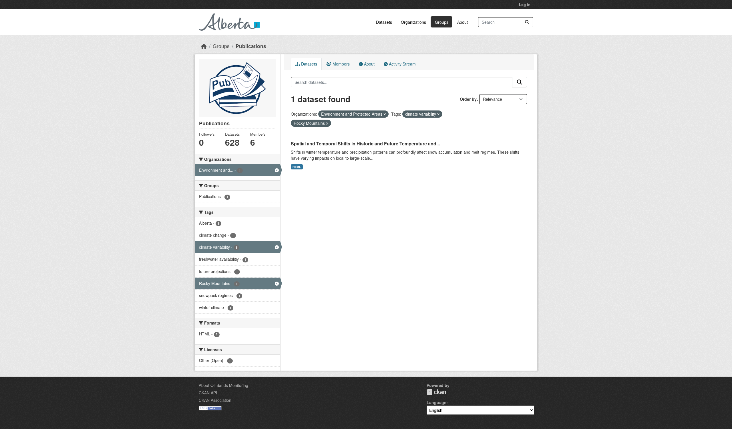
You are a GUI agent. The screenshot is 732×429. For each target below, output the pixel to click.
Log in (524, 4)
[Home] (204, 46)
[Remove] (384, 114)
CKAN (436, 392)
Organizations (413, 22)
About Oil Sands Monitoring (223, 385)
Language (436, 402)
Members (340, 64)
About (462, 22)
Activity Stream (402, 64)
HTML (297, 167)
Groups (441, 22)
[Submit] (527, 22)
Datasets (384, 22)
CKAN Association (215, 400)
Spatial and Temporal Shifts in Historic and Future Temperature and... (365, 143)
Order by (468, 99)
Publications (251, 46)
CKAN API (208, 393)
